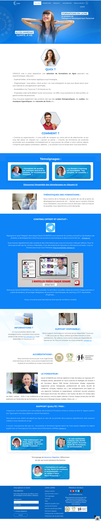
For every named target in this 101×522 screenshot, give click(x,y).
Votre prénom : (18, 499)
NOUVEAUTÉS (67, 3)
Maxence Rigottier (52, 457)
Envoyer (21, 515)
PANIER (82, 6)
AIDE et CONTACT (79, 3)
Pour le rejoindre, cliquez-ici (64, 248)
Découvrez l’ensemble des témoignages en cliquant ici (50, 184)
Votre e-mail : (18, 505)
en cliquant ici (29, 337)
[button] (57, 3)
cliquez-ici (88, 340)
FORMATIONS (46, 3)
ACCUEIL (37, 3)
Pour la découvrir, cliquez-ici (50, 304)
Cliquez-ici (86, 238)
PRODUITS (56, 3)
